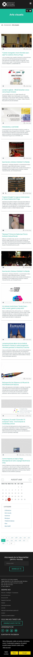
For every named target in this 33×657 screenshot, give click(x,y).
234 (12, 540)
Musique (7, 518)
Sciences (7, 515)
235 (16, 540)
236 (20, 540)
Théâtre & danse (9, 521)
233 (7, 540)
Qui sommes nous (5, 595)
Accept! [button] (24, 653)
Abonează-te (16, 569)
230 (25, 537)
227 (12, 537)
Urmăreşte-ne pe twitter (11, 623)
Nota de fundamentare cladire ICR (9, 610)
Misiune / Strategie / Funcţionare (9, 592)
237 (24, 540)
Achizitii (3, 608)
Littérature (8, 510)
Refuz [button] (14, 653)
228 (16, 537)
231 (29, 537)
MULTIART (8, 526)
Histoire (3, 602)
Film (6, 523)
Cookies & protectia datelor (8, 615)
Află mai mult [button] (6, 647)
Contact (3, 613)
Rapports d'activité (6, 600)
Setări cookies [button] (6, 653)
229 (20, 537)
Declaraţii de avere (6, 605)
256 (3, 543)
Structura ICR (4, 597)
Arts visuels (8, 513)
